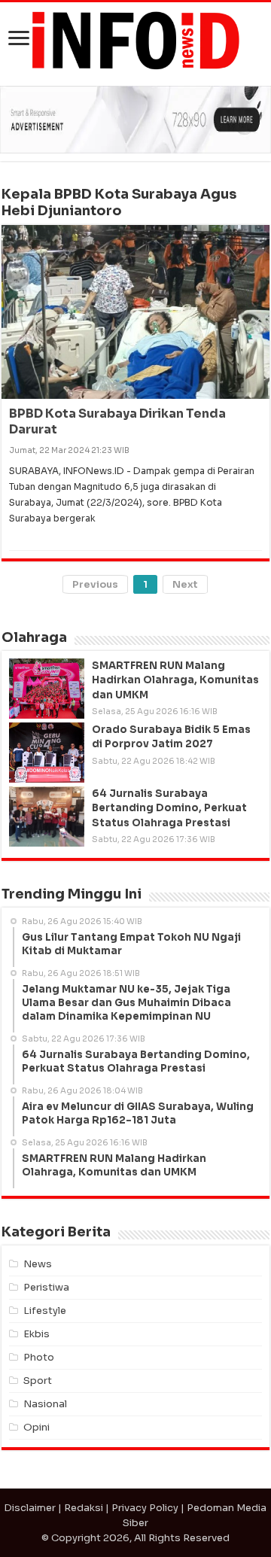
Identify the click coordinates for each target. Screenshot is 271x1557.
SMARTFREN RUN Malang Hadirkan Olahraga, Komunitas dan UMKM (175, 680)
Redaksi (83, 1507)
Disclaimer (30, 1507)
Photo (38, 1357)
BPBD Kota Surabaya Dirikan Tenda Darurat (117, 421)
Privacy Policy (144, 1507)
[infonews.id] (135, 39)
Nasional (45, 1403)
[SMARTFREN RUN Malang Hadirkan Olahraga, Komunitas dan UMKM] (46, 688)
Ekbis (36, 1333)
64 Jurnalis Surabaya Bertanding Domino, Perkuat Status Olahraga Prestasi (169, 808)
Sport (37, 1380)
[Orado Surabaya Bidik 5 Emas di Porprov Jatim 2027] (46, 752)
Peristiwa (46, 1287)
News (37, 1263)
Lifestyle (44, 1310)
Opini (36, 1427)
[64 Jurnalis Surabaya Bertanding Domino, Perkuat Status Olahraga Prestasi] (46, 816)
